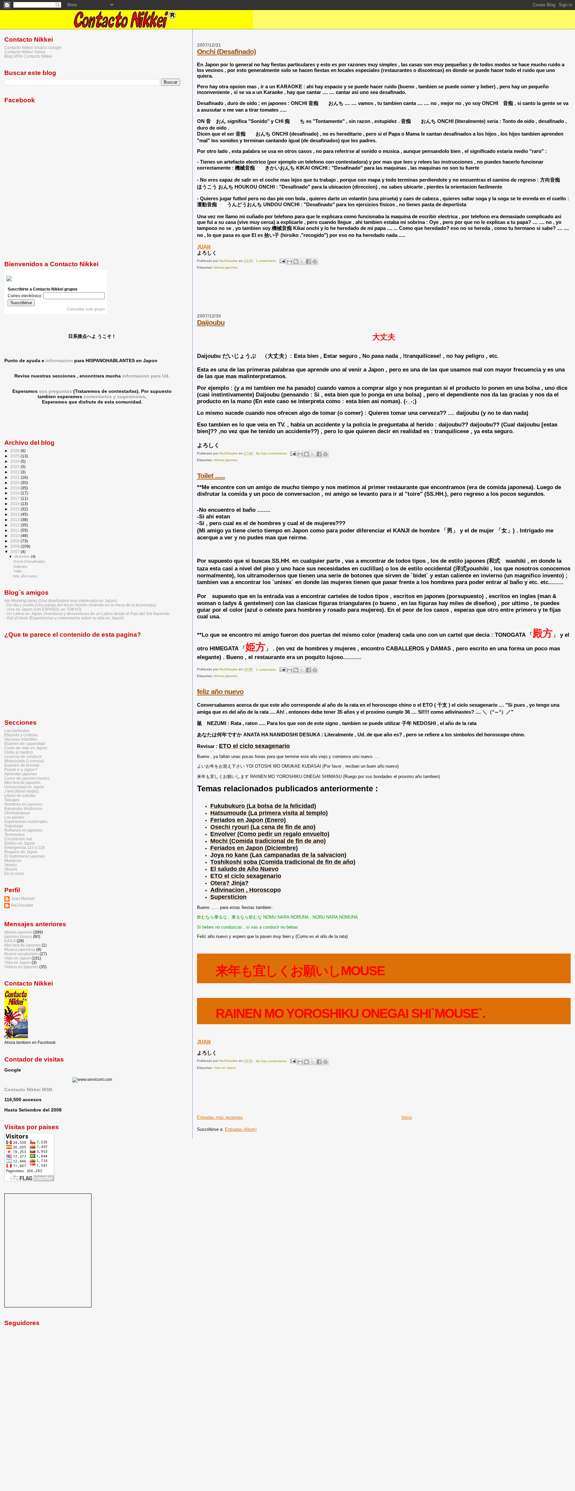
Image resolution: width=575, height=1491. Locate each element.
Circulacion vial (18, 839)
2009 (15, 541)
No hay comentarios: (272, 453)
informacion (59, 360)
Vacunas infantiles (20, 739)
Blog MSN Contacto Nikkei (28, 56)
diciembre (22, 556)
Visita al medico (18, 752)
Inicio (407, 1117)
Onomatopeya (17, 813)
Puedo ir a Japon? (21, 769)
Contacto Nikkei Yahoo (25, 52)
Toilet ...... (211, 475)
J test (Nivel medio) (21, 791)
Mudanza (12, 860)
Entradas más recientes (220, 1117)
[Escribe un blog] (295, 261)
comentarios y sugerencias (114, 396)
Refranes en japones (23, 830)
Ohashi (10, 869)
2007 (15, 551)
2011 (15, 530)
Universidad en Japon (24, 787)
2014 (15, 514)
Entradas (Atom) (241, 1129)
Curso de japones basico (27, 778)
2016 (15, 503)
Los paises (14, 817)
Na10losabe (22, 905)
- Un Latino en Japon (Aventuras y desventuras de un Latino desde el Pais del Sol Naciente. (87, 613)
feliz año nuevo (220, 691)
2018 (15, 493)
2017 (15, 498)
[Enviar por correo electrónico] (289, 261)
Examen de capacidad (24, 743)
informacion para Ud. (146, 375)
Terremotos (14, 834)
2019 (15, 488)
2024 (15, 461)
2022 (15, 472)
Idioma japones (225, 267)
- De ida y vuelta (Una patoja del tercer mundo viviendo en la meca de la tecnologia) (80, 605)
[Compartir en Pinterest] (314, 261)
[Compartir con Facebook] (308, 261)
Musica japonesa (19, 949)
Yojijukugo (13, 826)
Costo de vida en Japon (25, 748)
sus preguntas (55, 391)
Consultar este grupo (86, 309)
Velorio (10, 865)
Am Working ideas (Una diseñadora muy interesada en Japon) (60, 600)
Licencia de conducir (23, 756)
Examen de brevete (22, 765)
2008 (15, 546)
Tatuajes (12, 800)
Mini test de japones (22, 782)
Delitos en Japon (19, 843)
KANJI (10, 941)
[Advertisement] (318, 294)
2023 (15, 466)
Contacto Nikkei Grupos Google (33, 47)
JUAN (204, 247)
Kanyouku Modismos (23, 808)
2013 (15, 519)
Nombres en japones (23, 804)
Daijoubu (211, 322)
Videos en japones (21, 967)
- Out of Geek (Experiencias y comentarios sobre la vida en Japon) (64, 618)
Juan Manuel (23, 898)
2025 (15, 456)
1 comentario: (267, 261)
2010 (15, 535)
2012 (15, 525)
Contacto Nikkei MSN (28, 1089)
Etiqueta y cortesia (21, 735)
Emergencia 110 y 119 (24, 847)
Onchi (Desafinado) (226, 51)
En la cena (14, 873)
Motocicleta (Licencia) (24, 761)
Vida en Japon (225, 1068)
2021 (15, 477)
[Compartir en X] (302, 261)
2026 (15, 450)
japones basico (18, 936)
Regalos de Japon (21, 852)
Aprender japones (20, 774)
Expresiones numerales (25, 821)
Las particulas (17, 730)
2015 (15, 509)
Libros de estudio (20, 795)
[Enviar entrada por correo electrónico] (282, 261)
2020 (15, 482)
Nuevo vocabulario (21, 954)
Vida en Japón (17, 962)
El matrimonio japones (24, 856)
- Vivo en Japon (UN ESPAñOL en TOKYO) (43, 609)
